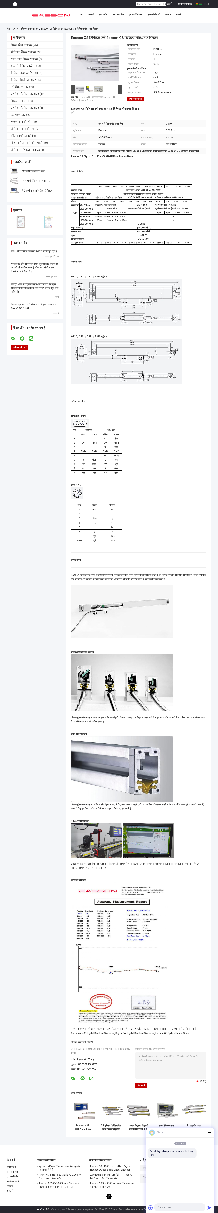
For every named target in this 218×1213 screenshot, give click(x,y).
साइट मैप (10, 1190)
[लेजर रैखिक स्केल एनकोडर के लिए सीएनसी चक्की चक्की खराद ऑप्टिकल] (166, 1110)
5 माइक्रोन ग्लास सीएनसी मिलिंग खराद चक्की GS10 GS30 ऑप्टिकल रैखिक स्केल (194, 1127)
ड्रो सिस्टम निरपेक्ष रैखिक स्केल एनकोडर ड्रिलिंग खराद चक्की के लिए (59, 1168)
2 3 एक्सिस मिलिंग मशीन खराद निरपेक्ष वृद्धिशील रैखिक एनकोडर (111, 1127)
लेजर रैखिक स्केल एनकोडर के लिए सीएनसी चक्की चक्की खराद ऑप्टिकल (166, 1127)
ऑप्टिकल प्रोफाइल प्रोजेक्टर (25, 149)
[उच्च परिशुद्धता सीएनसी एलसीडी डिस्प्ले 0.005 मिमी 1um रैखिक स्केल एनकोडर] (139, 1110)
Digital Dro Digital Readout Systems (134, 1033)
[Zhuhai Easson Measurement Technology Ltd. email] (15, 338)
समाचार (168, 14)
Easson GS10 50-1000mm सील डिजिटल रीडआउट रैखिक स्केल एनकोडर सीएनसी (59, 1185)
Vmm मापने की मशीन (21, 121)
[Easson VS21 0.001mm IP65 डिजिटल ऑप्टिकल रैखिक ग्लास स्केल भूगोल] (83, 1110)
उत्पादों (91, 14)
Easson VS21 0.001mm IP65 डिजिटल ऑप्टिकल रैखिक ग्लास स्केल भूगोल (83, 1127)
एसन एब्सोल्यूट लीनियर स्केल (33, 171)
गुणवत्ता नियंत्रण (136, 14)
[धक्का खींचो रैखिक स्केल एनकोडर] (14, 181)
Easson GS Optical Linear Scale (172, 1033)
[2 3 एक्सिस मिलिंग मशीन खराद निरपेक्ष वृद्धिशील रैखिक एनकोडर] (111, 1110)
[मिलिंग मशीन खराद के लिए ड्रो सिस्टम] (14, 191)
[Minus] (209, 1132)
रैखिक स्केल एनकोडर (29, 28)
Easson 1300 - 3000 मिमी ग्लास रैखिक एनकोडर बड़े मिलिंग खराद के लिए (112, 1185)
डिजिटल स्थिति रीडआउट (23, 80)
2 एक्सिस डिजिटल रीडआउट (25, 107)
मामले (178, 14)
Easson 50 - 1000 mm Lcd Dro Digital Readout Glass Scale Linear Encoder (110, 1168)
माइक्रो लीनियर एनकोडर (23, 66)
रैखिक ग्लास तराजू (20, 101)
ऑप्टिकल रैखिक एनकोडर (23, 52)
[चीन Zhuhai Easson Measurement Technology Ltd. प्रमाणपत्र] (21, 222)
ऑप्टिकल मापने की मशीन (23, 128)
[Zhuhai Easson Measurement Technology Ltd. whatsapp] (24, 338)
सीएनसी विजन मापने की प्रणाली (26, 142)
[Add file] (150, 1207)
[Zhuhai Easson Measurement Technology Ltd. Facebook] (15, 4)
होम (8, 28)
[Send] (209, 1207)
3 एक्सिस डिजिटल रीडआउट (25, 94)
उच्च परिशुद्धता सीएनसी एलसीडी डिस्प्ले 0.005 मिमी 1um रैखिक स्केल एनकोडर (138, 1127)
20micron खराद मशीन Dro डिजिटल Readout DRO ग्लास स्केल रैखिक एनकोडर (111, 1176)
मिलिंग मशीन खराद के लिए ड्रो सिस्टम (37, 190)
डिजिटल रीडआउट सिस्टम (24, 73)
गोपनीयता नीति (43, 1209)
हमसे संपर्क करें (154, 14)
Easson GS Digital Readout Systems (94, 1033)
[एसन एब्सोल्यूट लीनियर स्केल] (14, 171)
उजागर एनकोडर (19, 114)
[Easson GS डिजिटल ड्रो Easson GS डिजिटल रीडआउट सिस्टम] (95, 63)
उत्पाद (15, 28)
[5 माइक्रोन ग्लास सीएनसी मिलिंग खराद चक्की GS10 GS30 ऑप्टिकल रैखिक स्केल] (194, 1110)
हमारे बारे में (103, 14)
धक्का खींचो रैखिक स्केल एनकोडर (36, 180)
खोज (168, 4)
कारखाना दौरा (118, 14)
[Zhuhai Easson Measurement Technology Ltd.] (51, 15)
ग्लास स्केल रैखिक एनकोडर (24, 59)
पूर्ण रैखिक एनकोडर (20, 87)
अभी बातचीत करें (185, 4)
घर (81, 14)
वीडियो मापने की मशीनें (22, 135)
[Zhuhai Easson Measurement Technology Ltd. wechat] (33, 338)
